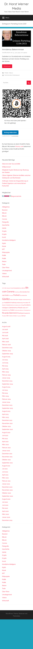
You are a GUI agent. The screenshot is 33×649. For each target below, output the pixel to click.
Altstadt (8, 288)
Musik (4, 246)
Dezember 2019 (7, 520)
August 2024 (6, 387)
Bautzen (4, 210)
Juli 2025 (5, 360)
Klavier (4, 305)
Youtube (19, 315)
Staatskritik (27, 313)
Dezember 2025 (7, 347)
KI (29, 302)
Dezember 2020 (7, 487)
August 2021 (6, 466)
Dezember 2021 (7, 453)
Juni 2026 (5, 332)
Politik (6, 73)
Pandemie (5, 310)
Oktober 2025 (6, 351)
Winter (15, 315)
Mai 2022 (5, 438)
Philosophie (6, 252)
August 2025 (6, 357)
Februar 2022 (6, 447)
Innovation (26, 302)
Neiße (24, 307)
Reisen (4, 261)
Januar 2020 (6, 517)
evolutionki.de (15, 136)
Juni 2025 (5, 363)
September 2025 (7, 354)
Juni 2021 (5, 472)
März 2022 (5, 444)
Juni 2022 (5, 435)
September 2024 (7, 384)
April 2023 (5, 414)
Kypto (4, 243)
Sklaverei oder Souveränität (11, 164)
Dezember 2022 (7, 420)
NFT (3, 249)
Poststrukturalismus (18, 310)
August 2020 (6, 499)
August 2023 (6, 411)
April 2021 (5, 475)
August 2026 (6, 326)
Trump (4, 315)
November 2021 (7, 457)
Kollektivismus (10, 305)
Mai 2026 (5, 335)
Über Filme (5, 267)
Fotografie (5, 222)
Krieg (22, 305)
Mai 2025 (5, 366)
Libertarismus (13, 307)
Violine (11, 315)
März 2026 (5, 341)
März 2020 (5, 514)
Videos (11, 73)
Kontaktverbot (17, 305)
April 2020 (5, 511)
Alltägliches (6, 207)
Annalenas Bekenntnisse (13, 49)
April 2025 (5, 369)
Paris (9, 310)
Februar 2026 (6, 344)
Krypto (4, 231)
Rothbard (21, 313)
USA (7, 315)
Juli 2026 (5, 329)
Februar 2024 (6, 399)
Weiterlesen (7, 66)
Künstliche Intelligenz (9, 240)
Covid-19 (17, 292)
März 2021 (5, 478)
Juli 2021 (5, 469)
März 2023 (5, 417)
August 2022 (6, 432)
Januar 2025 (6, 378)
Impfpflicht (7, 302)
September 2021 (7, 463)
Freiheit (16, 295)
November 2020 (7, 490)
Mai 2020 (5, 508)
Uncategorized (7, 270)
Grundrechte (23, 295)
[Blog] (15, 196)
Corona (4, 219)
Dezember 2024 (7, 381)
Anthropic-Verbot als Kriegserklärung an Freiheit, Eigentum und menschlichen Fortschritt (15, 183)
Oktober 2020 (6, 493)
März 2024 (5, 396)
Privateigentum (27, 310)
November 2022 (7, 423)
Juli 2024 (5, 390)
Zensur (23, 315)
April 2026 (5, 338)
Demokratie (23, 292)
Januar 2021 (6, 484)
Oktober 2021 (6, 460)
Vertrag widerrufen (10, 132)
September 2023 (7, 408)
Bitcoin (4, 213)
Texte (4, 264)
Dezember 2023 (7, 405)
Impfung (13, 302)
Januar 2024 (6, 402)
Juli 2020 (5, 502)
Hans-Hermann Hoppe (16, 299)
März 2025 (5, 372)
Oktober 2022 (6, 426)
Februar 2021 (6, 481)
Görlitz (4, 228)
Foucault (11, 295)
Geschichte (5, 225)
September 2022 (7, 429)
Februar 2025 (6, 375)
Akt (5, 288)
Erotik (7, 295)
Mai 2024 (5, 393)
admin (25, 52)
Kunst (4, 237)
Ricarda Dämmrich (10, 313)
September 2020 (7, 496)
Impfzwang (20, 302)
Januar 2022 (6, 450)
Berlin (23, 288)
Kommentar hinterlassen (12, 75)
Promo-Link (19, 146)
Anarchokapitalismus (15, 288)
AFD (3, 288)
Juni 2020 (5, 505)
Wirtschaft (5, 276)
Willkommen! (6, 167)
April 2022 (5, 441)
